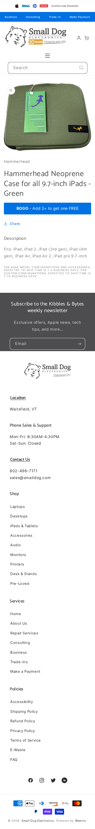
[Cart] (87, 38)
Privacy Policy (22, 731)
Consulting (33, 16)
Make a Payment (25, 671)
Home (15, 614)
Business (11, 16)
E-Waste (17, 750)
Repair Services (24, 633)
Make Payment (80, 16)
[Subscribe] (79, 344)
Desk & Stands (23, 574)
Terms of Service (25, 740)
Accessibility (21, 702)
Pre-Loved (19, 583)
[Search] (81, 67)
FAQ (14, 759)
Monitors (18, 555)
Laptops (17, 506)
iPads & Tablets (24, 526)
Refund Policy (22, 721)
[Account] (79, 38)
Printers (17, 564)
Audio (15, 545)
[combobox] (47, 68)
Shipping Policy (24, 711)
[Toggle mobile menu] (47, 55)
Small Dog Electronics (37, 820)
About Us (18, 623)
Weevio (80, 820)
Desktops (19, 516)
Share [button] (15, 223)
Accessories (21, 535)
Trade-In (55, 16)
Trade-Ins (19, 662)
